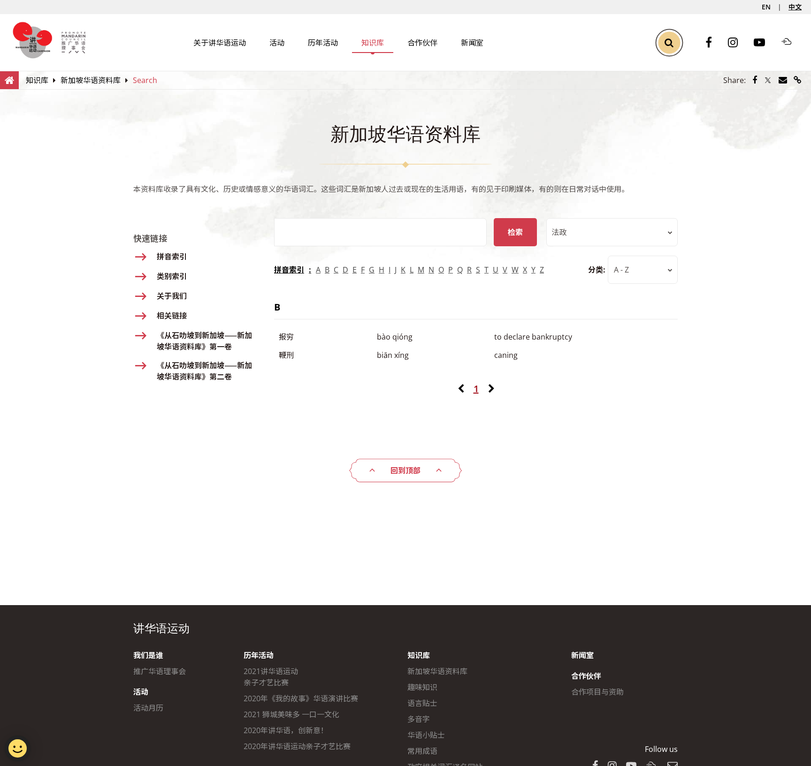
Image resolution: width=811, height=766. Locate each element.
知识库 (372, 43)
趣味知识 (422, 687)
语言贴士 (422, 703)
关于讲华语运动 (219, 43)
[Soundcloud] (791, 42)
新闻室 (472, 43)
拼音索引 (289, 270)
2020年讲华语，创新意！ (286, 730)
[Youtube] (764, 43)
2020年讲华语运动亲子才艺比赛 (297, 746)
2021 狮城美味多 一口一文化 (291, 714)
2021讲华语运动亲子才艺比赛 (271, 677)
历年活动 (323, 43)
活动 (276, 43)
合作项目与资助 (597, 692)
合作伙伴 (422, 43)
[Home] (9, 79)
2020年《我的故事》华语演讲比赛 (301, 698)
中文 (795, 6)
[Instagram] (737, 43)
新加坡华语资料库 (437, 671)
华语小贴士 (426, 735)
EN (766, 6)
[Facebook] (713, 43)
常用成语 (422, 751)
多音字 (418, 719)
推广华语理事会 (159, 671)
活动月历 (148, 708)
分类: (596, 270)
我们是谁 (148, 655)
